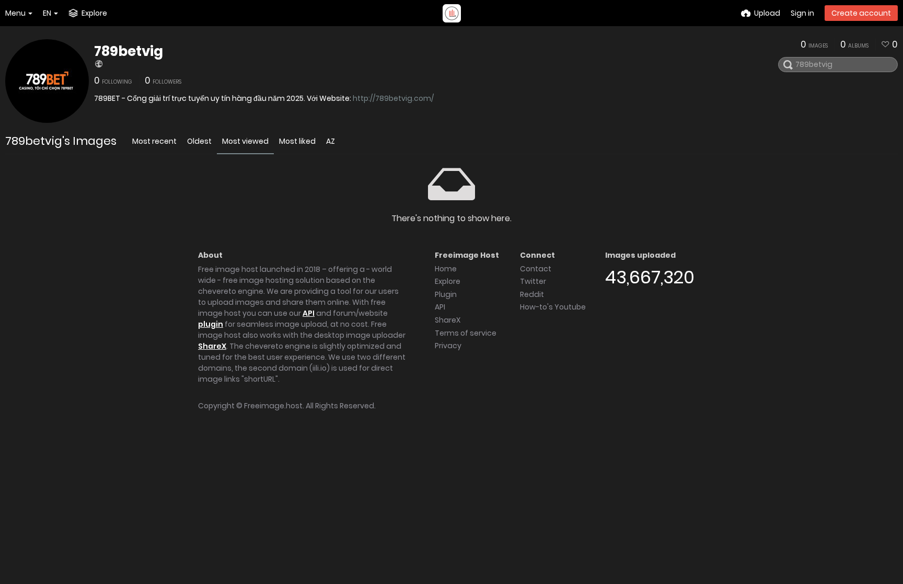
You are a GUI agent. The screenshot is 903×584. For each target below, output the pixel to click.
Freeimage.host (273, 405)
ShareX (212, 346)
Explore (447, 281)
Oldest (199, 141)
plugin (210, 324)
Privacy (448, 345)
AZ (330, 141)
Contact (535, 269)
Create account (861, 13)
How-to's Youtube (553, 307)
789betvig (128, 51)
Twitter (533, 281)
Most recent (154, 141)
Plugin (446, 294)
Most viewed (245, 141)
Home (446, 269)
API (309, 313)
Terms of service (465, 333)
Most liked (297, 141)
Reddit (532, 294)
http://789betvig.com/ (393, 98)
